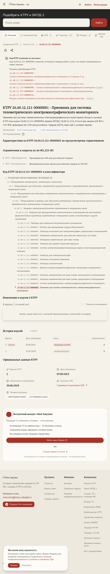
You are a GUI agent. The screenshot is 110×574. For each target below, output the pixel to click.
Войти (88, 4)
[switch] (82, 304)
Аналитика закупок (92, 538)
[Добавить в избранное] (5, 50)
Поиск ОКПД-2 (90, 488)
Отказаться (26, 565)
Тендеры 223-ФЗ (91, 532)
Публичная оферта (72, 488)
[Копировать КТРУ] (105, 110)
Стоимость (48, 483)
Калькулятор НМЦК (92, 507)
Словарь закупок (51, 499)
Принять (13, 565)
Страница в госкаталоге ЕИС (71, 385)
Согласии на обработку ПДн (41, 559)
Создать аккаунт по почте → (55, 451)
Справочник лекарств (93, 517)
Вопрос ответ (50, 488)
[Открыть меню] (4, 4)
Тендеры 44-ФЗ (91, 527)
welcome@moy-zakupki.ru (17, 497)
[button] (52, 109)
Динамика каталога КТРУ (92, 544)
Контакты (68, 483)
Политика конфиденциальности (73, 495)
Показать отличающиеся (96, 304)
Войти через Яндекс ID (57, 440)
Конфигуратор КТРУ (93, 512)
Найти (99, 22)
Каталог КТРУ (90, 483)
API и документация (93, 551)
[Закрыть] (102, 413)
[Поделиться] (11, 50)
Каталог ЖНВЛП (91, 522)
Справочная (49, 493)
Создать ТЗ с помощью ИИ (89, 495)
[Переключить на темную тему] (79, 4)
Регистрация (100, 4)
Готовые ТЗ (89, 501)
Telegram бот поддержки (20, 504)
